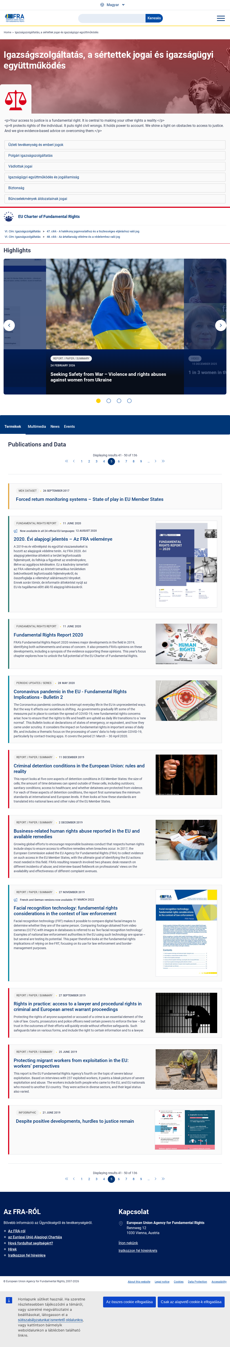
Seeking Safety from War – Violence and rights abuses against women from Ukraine (108, 377)
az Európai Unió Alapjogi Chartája (35, 1237)
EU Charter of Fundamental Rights (49, 216)
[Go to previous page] (74, 461)
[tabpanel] (115, 327)
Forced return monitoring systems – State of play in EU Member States (90, 499)
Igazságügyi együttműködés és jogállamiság (43, 177)
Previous (9, 325)
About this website (139, 1281)
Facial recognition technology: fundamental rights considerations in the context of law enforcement (66, 910)
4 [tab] (129, 401)
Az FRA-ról (16, 1231)
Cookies (179, 1281)
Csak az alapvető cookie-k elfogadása (191, 1302)
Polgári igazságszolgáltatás (30, 155)
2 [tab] (108, 401)
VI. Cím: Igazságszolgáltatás (23, 231)
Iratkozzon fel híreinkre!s (138, 1250)
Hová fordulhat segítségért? (30, 1243)
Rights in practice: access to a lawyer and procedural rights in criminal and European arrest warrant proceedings (78, 1006)
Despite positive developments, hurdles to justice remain (75, 1121)
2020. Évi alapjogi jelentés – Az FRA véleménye (63, 539)
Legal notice (162, 1281)
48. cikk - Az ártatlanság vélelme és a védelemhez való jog (83, 236)
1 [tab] (98, 401)
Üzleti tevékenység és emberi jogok (35, 145)
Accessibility (219, 1281)
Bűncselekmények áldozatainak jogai (37, 199)
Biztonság (16, 188)
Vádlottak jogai (20, 166)
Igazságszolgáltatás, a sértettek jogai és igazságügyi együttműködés (56, 32)
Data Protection (197, 1281)
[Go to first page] (67, 461)
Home (7, 32)
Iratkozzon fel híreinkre (27, 1255)
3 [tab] (119, 401)
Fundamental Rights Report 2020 (48, 635)
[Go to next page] (155, 461)
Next (220, 325)
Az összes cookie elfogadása (129, 1302)
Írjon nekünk (128, 1243)
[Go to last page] (163, 461)
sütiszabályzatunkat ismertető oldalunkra (50, 1320)
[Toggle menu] (221, 18)
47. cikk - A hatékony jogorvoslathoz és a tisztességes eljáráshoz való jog (93, 231)
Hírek (12, 1249)
